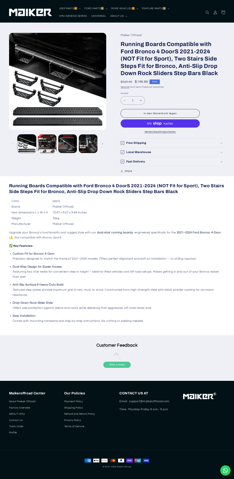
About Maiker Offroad (22, 401)
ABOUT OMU (17, 414)
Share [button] (128, 171)
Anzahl (124, 93)
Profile (13, 432)
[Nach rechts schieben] (102, 143)
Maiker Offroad (124, 467)
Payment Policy (73, 401)
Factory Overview (19, 407)
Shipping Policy (73, 407)
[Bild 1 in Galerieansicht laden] (26, 143)
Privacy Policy (72, 420)
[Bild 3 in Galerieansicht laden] (67, 143)
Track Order (16, 426)
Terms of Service (74, 426)
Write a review (117, 364)
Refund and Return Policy (79, 414)
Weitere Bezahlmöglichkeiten (160, 132)
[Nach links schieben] (13, 143)
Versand (125, 87)
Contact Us (16, 420)
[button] (69, 8)
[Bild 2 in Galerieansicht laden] (47, 143)
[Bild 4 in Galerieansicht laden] (88, 143)
